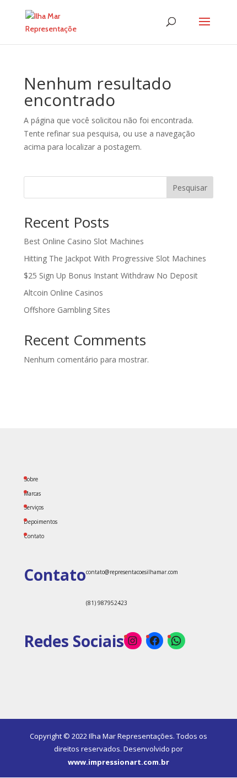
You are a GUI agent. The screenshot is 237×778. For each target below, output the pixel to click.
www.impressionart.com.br (118, 762)
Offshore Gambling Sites (67, 309)
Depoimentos (40, 521)
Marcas (32, 493)
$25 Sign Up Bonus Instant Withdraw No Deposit (111, 275)
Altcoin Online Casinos (63, 292)
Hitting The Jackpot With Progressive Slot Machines (115, 258)
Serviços (34, 507)
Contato (34, 536)
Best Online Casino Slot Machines (84, 241)
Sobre (31, 479)
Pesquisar (190, 187)
